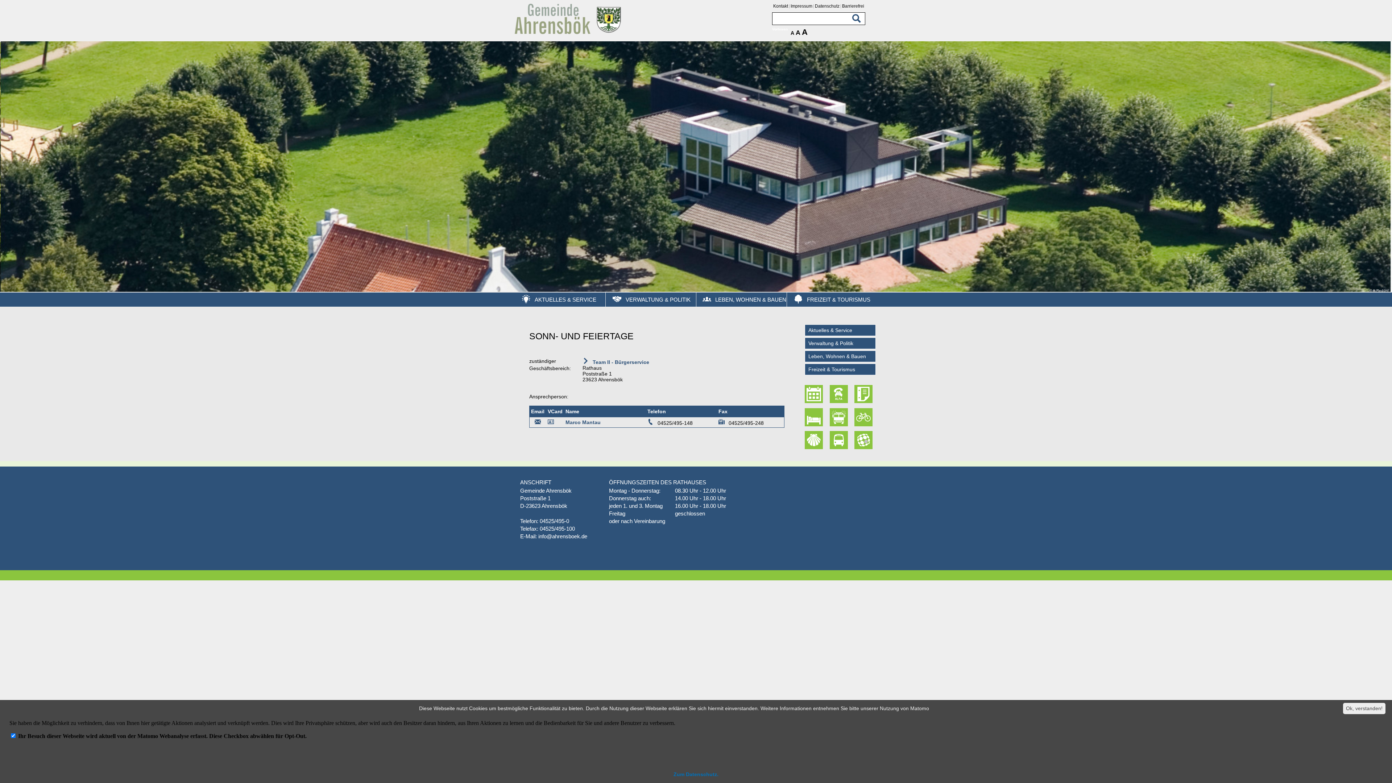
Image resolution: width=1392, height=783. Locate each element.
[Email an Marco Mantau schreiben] (538, 423)
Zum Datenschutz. (696, 774)
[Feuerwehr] (839, 417)
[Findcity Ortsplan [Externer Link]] (864, 440)
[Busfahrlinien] (839, 440)
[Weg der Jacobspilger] (815, 440)
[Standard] (569, 33)
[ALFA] (839, 394)
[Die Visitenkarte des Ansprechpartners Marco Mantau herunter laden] (552, 423)
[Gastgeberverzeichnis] (815, 417)
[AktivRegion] (864, 417)
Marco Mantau (583, 422)
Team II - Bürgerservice (620, 362)
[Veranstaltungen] (815, 394)
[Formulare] (864, 394)
